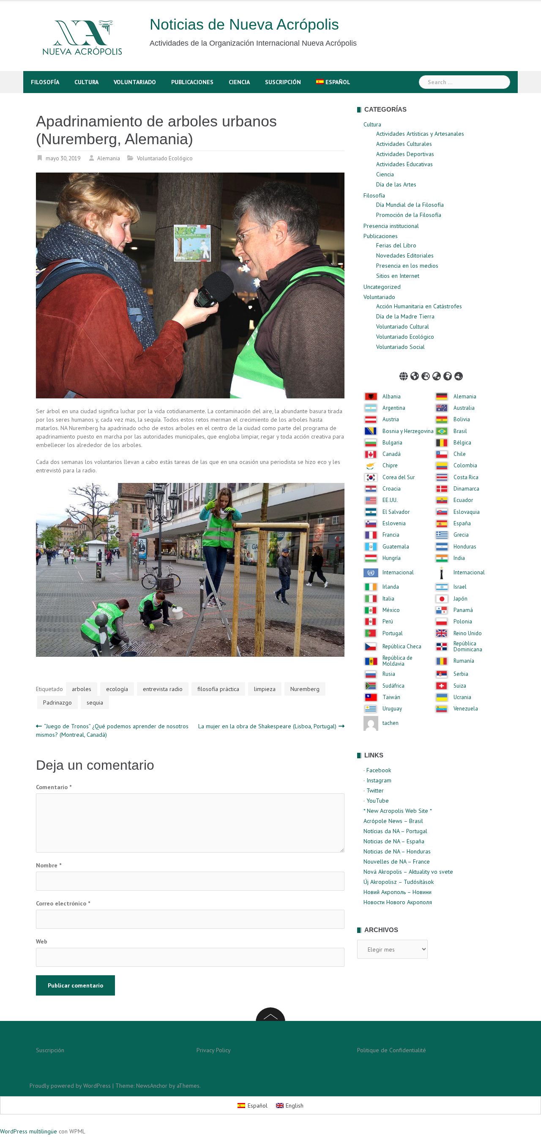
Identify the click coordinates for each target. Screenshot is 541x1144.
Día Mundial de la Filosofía (410, 204)
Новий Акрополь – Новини (397, 892)
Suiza (460, 686)
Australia (464, 408)
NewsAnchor (151, 1085)
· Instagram (377, 780)
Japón (460, 599)
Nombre (48, 865)
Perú (388, 622)
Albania (392, 397)
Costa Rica (466, 477)
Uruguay (392, 709)
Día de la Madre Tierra (405, 316)
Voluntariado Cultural (402, 326)
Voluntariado (135, 82)
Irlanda (391, 587)
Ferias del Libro (396, 245)
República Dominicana (468, 647)
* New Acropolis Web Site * (397, 811)
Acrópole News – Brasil (393, 821)
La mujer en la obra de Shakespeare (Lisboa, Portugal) (267, 726)
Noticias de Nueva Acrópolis (244, 24)
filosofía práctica (218, 689)
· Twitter (373, 790)
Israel (460, 587)
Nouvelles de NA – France (396, 861)
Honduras (465, 547)
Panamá (463, 610)
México (391, 610)
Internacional (398, 573)
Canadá (392, 454)
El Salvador (396, 512)
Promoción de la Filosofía (408, 215)
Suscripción (283, 82)
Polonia (463, 622)
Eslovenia (394, 524)
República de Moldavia (398, 661)
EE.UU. (390, 500)
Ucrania (462, 697)
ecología (117, 689)
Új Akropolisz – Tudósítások (398, 882)
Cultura (86, 82)
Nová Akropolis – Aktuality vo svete (408, 871)
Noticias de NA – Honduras (397, 851)
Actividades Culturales (404, 144)
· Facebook (377, 770)
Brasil (460, 431)
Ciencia (239, 82)
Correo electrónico (63, 903)
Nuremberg (305, 689)
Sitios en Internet (397, 276)
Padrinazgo (57, 702)
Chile (460, 454)
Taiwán (391, 697)
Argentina (394, 408)
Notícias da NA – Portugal (395, 831)
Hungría (392, 558)
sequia (95, 702)
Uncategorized (382, 287)
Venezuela (466, 709)
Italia (388, 599)
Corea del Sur (399, 477)
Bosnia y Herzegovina (408, 431)
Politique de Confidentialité (391, 1050)
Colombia (465, 466)
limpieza (265, 689)
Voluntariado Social (400, 347)
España (462, 524)
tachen (391, 723)
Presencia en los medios (407, 265)
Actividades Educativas (404, 164)
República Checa (402, 647)
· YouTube (376, 800)
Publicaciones (192, 82)
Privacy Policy (214, 1050)
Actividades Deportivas (405, 154)
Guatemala (396, 547)
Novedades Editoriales (405, 255)
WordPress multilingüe (28, 1131)
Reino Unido (468, 633)
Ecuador (463, 500)
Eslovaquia (467, 512)
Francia (391, 535)
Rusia (389, 674)
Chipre (390, 466)
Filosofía (45, 82)
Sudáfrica (393, 686)
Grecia (461, 535)
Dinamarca (466, 489)
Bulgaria (392, 443)
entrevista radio (163, 689)
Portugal (393, 633)
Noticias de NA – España (393, 841)
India (459, 558)
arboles (81, 689)
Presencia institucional (391, 226)
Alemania (108, 158)
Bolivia (462, 419)
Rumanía (464, 661)
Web (41, 941)
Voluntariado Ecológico (165, 158)
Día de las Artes (396, 184)
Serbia (461, 674)
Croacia (392, 489)
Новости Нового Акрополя (397, 902)
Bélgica (462, 443)
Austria (391, 419)
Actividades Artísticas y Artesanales (420, 133)
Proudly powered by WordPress (70, 1085)
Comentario (53, 787)
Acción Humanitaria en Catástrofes (419, 306)
